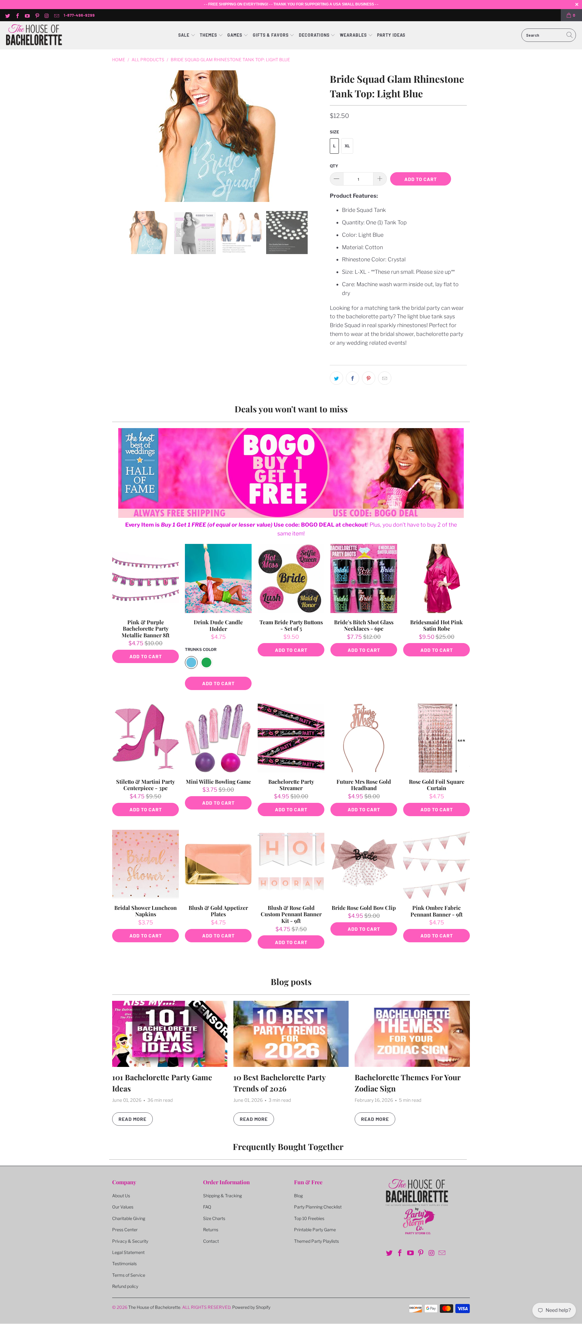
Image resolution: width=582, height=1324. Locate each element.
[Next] (318, 136)
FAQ (207, 1206)
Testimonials (124, 1263)
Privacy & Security (130, 1241)
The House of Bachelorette (154, 1307)
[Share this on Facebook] (352, 378)
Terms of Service (128, 1275)
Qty (334, 165)
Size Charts (214, 1218)
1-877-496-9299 (79, 15)
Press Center (125, 1229)
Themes (209, 35)
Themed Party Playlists (316, 1241)
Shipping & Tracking (222, 1195)
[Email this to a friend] (384, 378)
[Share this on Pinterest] (368, 378)
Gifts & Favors (271, 35)
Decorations (315, 35)
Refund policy (125, 1286)
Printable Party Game (315, 1229)
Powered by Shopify (251, 1307)
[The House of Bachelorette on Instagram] (46, 15)
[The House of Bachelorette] (34, 35)
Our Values (122, 1206)
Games (235, 35)
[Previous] (121, 136)
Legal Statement (128, 1252)
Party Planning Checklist (318, 1206)
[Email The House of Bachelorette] (56, 15)
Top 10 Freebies (309, 1218)
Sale (184, 35)
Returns (210, 1229)
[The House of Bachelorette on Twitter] (7, 15)
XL (347, 145)
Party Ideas (391, 35)
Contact (211, 1241)
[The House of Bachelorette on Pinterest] (36, 15)
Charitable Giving (128, 1218)
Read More (132, 1119)
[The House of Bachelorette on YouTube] (27, 15)
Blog (298, 1195)
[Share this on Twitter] (336, 378)
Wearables (353, 35)
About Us (121, 1195)
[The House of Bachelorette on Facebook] (17, 15)
